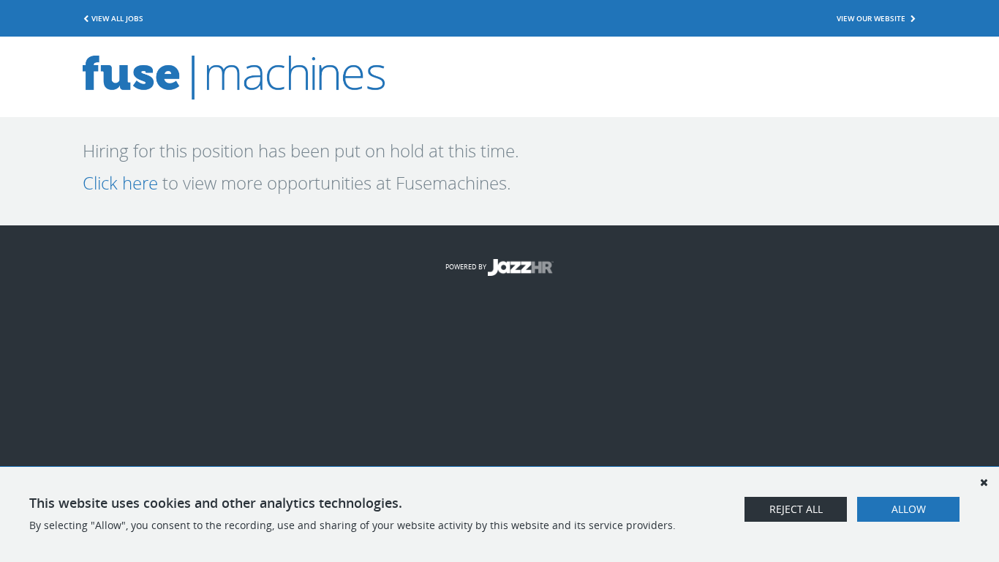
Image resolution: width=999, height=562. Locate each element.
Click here (120, 183)
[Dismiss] (983, 482)
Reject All (796, 509)
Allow (908, 509)
